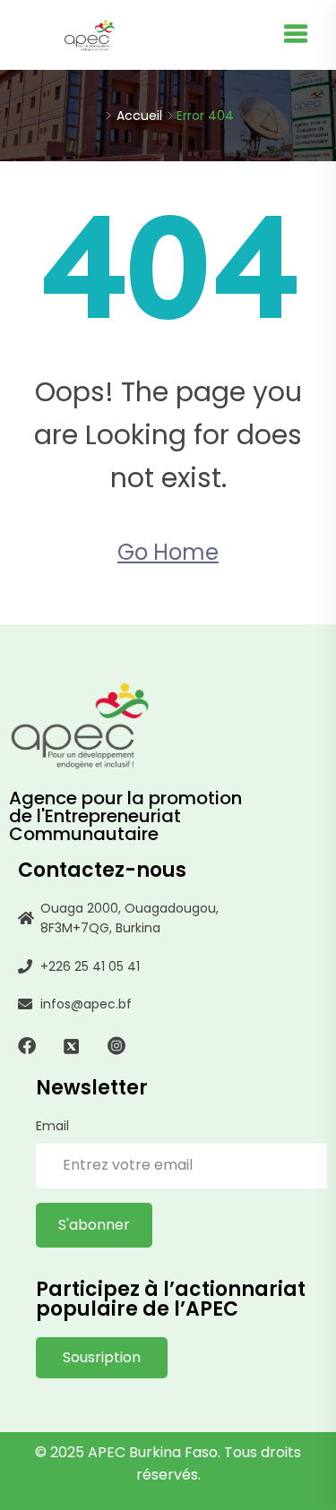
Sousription (102, 1357)
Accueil (139, 115)
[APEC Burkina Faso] (89, 35)
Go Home (168, 552)
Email (52, 1126)
